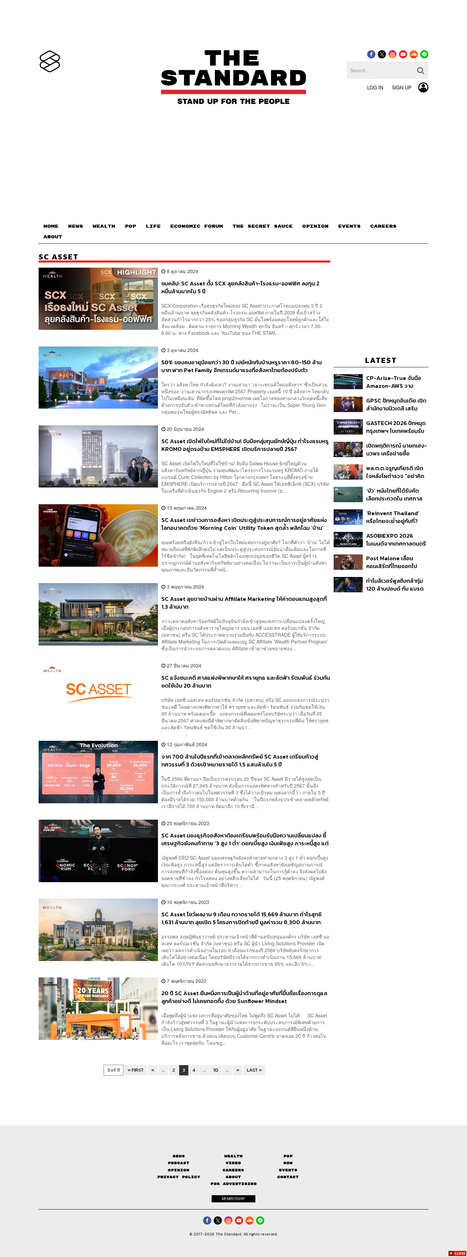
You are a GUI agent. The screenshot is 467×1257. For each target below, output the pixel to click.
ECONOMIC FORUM (196, 226)
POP (130, 226)
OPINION (315, 226)
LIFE (153, 226)
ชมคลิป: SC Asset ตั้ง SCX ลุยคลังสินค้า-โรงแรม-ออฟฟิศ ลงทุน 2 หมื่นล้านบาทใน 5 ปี (240, 287)
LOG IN (375, 87)
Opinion (178, 1170)
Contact (288, 1177)
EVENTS (349, 226)
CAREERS (383, 226)
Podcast (178, 1163)
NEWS (75, 226)
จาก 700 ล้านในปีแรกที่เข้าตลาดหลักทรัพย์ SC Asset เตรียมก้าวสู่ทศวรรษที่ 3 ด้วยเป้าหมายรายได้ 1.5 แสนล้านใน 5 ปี (239, 760)
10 (215, 1070)
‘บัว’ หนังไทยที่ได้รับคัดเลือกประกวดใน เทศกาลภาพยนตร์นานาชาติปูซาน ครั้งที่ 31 (396, 494)
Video (233, 1163)
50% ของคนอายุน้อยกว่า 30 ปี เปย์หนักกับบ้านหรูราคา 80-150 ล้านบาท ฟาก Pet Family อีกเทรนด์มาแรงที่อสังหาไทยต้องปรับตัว (241, 366)
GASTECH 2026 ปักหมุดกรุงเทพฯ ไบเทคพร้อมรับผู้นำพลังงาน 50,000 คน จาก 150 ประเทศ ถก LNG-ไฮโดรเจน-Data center (396, 427)
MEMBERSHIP (233, 1198)
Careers (233, 1170)
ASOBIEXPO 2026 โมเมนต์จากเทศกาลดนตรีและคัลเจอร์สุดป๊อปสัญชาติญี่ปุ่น (396, 539)
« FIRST (136, 1070)
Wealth (233, 1156)
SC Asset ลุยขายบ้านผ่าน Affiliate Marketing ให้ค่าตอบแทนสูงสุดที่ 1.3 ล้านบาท (244, 602)
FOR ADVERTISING (234, 1184)
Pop (288, 1156)
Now (288, 1163)
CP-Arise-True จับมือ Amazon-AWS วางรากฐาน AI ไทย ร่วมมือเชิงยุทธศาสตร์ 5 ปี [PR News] (394, 382)
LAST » (254, 1070)
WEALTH (104, 226)
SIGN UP (401, 87)
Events (288, 1170)
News (179, 1156)
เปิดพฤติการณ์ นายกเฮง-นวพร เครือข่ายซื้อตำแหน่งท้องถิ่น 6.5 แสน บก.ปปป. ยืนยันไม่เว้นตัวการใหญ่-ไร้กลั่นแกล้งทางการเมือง (396, 449)
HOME (50, 226)
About (233, 1177)
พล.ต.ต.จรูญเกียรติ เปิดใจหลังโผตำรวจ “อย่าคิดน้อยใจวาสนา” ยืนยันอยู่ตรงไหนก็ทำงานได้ (395, 472)
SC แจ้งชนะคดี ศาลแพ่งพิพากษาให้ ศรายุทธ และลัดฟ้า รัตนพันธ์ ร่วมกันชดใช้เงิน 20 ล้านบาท (245, 681)
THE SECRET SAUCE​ (262, 226)
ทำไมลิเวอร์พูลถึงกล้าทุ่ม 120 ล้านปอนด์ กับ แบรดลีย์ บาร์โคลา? (395, 584)
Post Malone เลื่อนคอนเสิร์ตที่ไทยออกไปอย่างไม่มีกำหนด (391, 562)
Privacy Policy (178, 1177)
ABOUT (52, 237)
